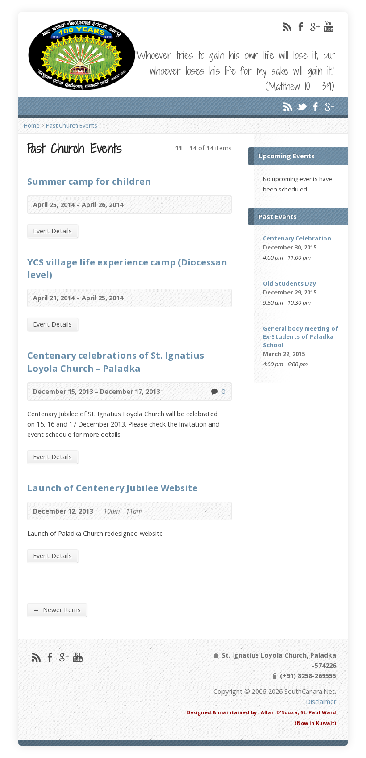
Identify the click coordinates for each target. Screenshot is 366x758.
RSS (287, 26)
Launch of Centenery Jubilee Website (112, 487)
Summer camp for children (89, 181)
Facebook (300, 26)
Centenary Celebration (297, 238)
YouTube (328, 26)
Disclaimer (321, 701)
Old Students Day (289, 283)
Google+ (314, 26)
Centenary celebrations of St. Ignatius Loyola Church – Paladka (115, 361)
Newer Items (57, 609)
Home (32, 125)
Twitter (301, 106)
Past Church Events (71, 125)
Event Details (52, 231)
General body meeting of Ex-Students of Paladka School (300, 336)
